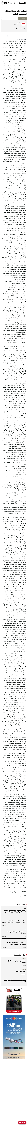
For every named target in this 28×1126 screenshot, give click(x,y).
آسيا (25, 919)
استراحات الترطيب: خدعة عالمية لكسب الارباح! (15, 981)
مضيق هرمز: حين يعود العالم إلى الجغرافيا (16, 961)
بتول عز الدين (24, 947)
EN (11, 3)
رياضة (25, 978)
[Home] (23, 3)
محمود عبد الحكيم (23, 974)
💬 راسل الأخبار (22, 1122)
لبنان (25, 929)
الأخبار (18, 23)
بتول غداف (24, 965)
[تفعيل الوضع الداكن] (15, 3)
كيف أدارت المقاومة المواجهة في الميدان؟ (15, 932)
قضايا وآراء (24, 18)
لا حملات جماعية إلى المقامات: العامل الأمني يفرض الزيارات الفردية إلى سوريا (15, 911)
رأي (19, 18)
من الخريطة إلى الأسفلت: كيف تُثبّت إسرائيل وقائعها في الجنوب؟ (16, 943)
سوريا (25, 908)
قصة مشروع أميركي (20, 971)
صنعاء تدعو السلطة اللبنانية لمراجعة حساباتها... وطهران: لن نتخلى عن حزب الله (14, 922)
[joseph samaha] (2, 3)
